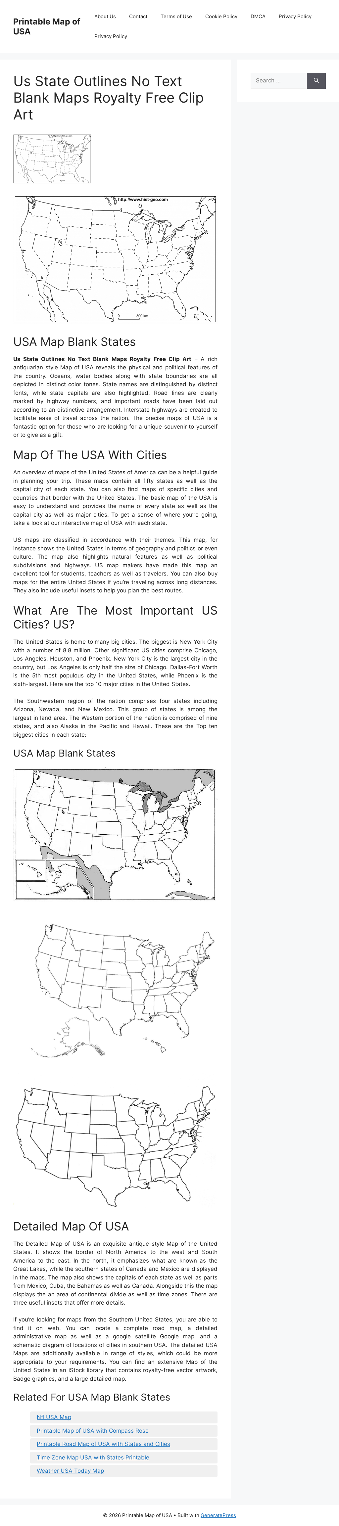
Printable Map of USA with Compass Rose (93, 1430)
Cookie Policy (221, 16)
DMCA (258, 16)
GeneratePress (218, 1515)
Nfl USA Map (54, 1417)
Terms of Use (176, 16)
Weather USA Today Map (70, 1470)
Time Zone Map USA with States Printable (93, 1457)
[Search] (316, 81)
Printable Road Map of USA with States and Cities (103, 1444)
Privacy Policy (295, 16)
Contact (138, 16)
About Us (105, 16)
